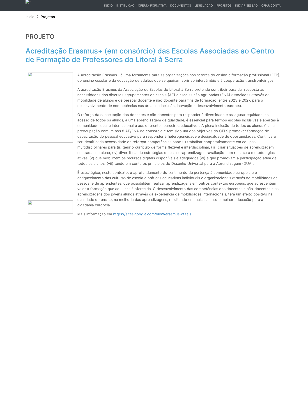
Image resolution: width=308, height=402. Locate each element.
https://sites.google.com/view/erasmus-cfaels (152, 214)
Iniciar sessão (246, 5)
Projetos (224, 5)
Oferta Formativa (152, 5)
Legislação (204, 5)
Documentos (180, 5)
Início (109, 6)
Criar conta (271, 5)
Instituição (125, 5)
